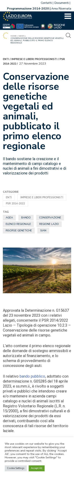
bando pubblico (32, 376)
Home (13, 36)
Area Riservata (61, 8)
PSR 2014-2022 (15, 203)
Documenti (61, 3)
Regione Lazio (49, 224)
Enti (6, 59)
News (21, 36)
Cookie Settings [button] (15, 468)
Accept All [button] (36, 468)
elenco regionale (18, 224)
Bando (26, 217)
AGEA (9, 217)
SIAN (43, 230)
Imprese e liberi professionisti (34, 59)
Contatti (46, 3)
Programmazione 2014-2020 (28, 8)
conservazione (50, 217)
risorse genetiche (19, 230)
